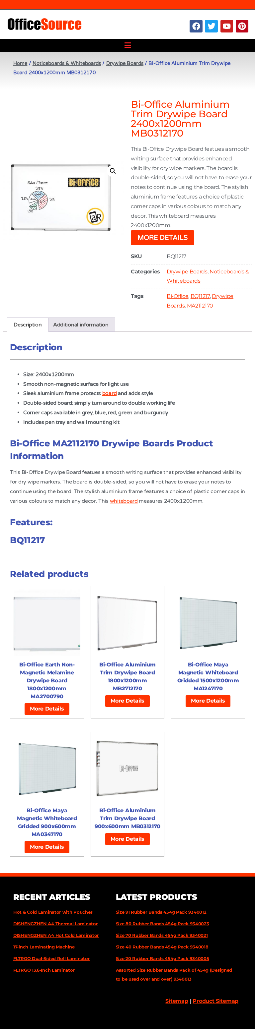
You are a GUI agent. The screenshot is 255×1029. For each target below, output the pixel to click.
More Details (162, 238)
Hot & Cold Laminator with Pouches (53, 912)
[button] (127, 45)
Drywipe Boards (124, 63)
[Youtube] (226, 26)
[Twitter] (211, 26)
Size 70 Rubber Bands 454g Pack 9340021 (162, 935)
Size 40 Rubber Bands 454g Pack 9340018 (162, 946)
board (109, 393)
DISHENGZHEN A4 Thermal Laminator (55, 923)
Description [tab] (28, 324)
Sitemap (176, 1001)
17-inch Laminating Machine (43, 946)
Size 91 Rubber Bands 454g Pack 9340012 (161, 912)
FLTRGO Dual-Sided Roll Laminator (51, 958)
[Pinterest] (242, 26)
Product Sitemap (215, 1001)
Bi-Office (177, 296)
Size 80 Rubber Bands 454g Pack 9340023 (162, 923)
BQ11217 (200, 296)
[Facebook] (196, 26)
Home (20, 63)
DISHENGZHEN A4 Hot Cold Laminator (56, 935)
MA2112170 (200, 306)
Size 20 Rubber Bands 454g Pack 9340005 (162, 958)
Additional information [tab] (80, 324)
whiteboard (124, 501)
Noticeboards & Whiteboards (67, 63)
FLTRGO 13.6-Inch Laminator (44, 970)
